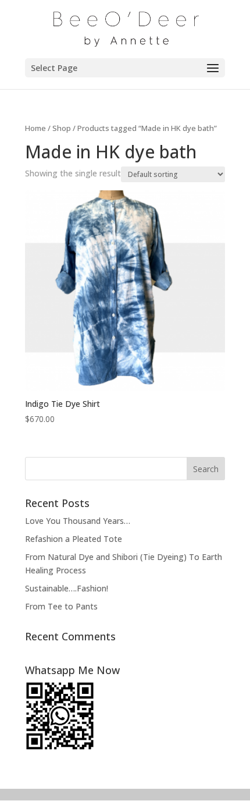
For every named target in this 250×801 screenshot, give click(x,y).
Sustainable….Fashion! (66, 588)
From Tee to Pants (61, 606)
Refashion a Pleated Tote (73, 538)
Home (35, 128)
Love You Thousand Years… (77, 520)
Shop (61, 128)
